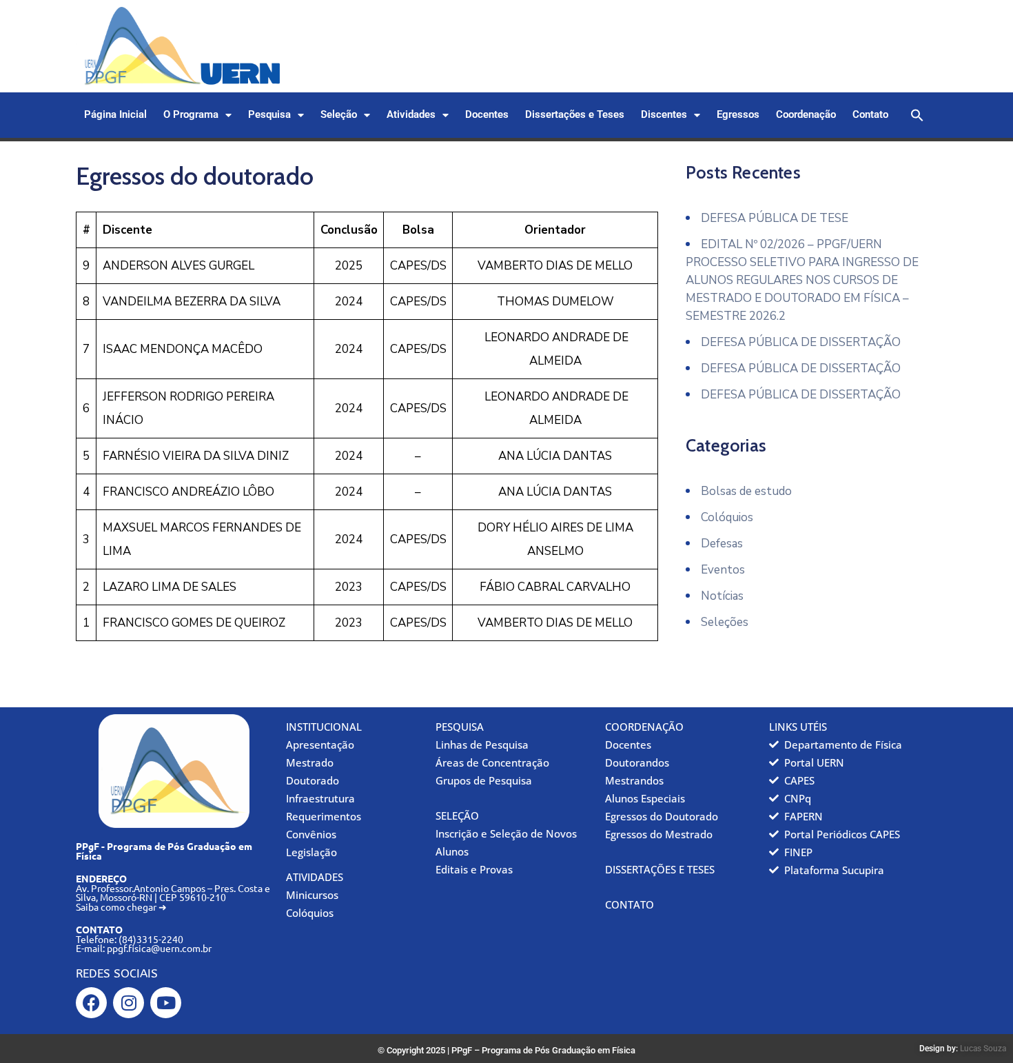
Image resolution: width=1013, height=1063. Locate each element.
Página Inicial (115, 115)
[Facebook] (91, 1002)
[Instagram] (128, 1002)
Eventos (723, 570)
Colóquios (727, 517)
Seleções (724, 622)
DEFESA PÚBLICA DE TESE (774, 218)
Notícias (722, 596)
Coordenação (806, 115)
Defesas (722, 543)
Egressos (738, 115)
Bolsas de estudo (746, 491)
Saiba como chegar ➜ (121, 906)
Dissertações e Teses (574, 115)
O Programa (190, 115)
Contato (870, 115)
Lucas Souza (983, 1048)
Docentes (487, 115)
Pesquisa (269, 115)
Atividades (411, 115)
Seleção (338, 115)
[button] (917, 115)
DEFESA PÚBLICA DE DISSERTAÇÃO (801, 342)
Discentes (664, 115)
